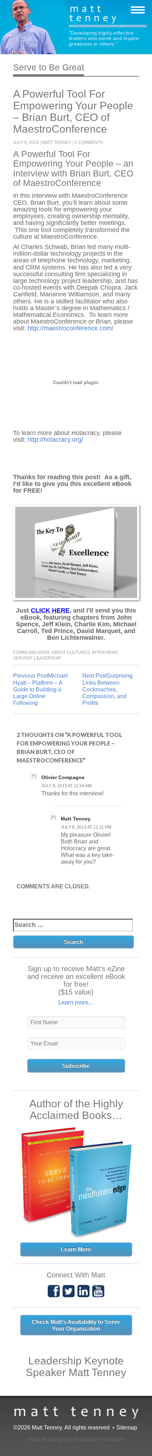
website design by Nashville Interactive (76, 1439)
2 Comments (89, 142)
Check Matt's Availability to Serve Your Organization (76, 1325)
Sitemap (126, 1428)
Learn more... (76, 1002)
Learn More (76, 1249)
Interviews (105, 652)
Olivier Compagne (62, 777)
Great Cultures (71, 652)
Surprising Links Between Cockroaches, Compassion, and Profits (107, 689)
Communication (31, 652)
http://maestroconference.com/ (70, 328)
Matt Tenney (108, 15)
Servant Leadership (37, 658)
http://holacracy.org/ (55, 439)
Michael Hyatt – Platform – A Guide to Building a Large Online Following (40, 689)
